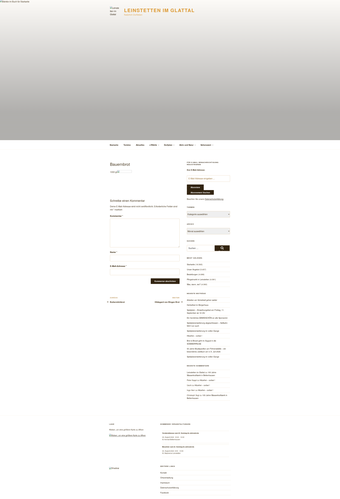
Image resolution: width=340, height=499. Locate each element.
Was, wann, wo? (194, 284)
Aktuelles (140, 145)
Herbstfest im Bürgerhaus (197, 305)
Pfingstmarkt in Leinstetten (198, 279)
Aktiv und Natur (186, 145)
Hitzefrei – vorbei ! (194, 335)
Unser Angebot (193, 269)
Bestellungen (192, 274)
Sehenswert (206, 145)
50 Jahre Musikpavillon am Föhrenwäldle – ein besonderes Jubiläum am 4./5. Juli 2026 (206, 350)
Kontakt (163, 472)
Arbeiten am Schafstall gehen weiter (202, 300)
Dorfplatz (168, 145)
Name (113, 252)
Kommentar (116, 215)
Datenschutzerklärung (214, 199)
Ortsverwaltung (166, 477)
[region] (131, 457)
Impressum (165, 482)
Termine (127, 145)
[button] (113, 456)
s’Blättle (153, 145)
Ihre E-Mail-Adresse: (196, 170)
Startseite (114, 145)
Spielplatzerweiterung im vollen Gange (203, 331)
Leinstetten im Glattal (159, 10)
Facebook (164, 492)
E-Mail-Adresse (118, 266)
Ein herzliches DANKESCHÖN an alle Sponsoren (207, 317)
